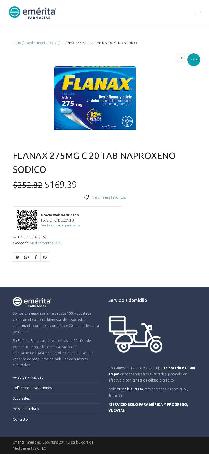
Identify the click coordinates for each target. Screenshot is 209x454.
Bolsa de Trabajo (26, 409)
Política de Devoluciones (32, 388)
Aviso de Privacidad (28, 377)
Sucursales (21, 398)
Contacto (20, 419)
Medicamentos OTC (41, 43)
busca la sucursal (130, 389)
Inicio (17, 43)
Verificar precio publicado (60, 225)
